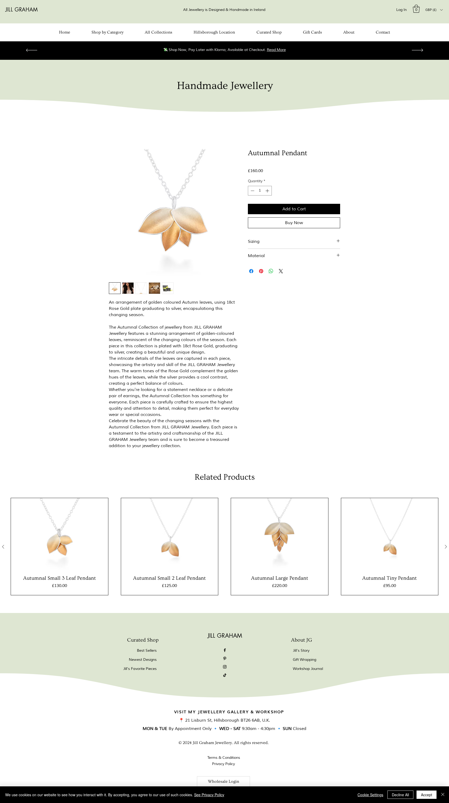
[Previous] (31, 51)
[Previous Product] (3, 547)
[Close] (443, 795)
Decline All (400, 794)
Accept (426, 794)
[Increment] (268, 190)
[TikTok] (224, 675)
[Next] (417, 51)
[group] (224, 547)
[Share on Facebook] (251, 271)
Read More (276, 50)
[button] (416, 9)
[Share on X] (281, 271)
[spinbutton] (260, 190)
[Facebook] (224, 650)
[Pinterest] (224, 658)
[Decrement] (252, 190)
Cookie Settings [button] (370, 794)
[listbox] (434, 10)
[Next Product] (446, 547)
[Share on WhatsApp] (271, 271)
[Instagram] (224, 666)
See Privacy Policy (209, 794)
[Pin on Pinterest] (261, 271)
